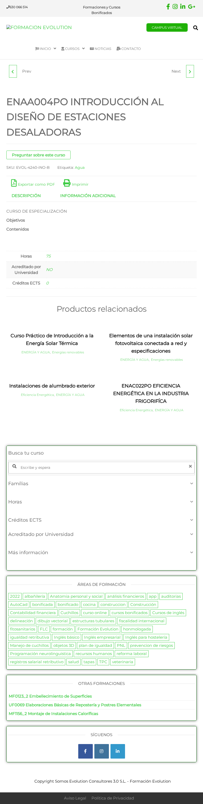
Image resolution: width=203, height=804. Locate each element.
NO (49, 269)
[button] (101, 483)
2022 (15, 596)
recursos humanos (94, 653)
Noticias (102, 48)
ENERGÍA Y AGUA (35, 352)
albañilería (35, 596)
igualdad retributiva (29, 637)
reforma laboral (132, 653)
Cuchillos (69, 612)
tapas (89, 661)
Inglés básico (66, 637)
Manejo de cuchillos (29, 645)
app (152, 596)
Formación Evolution (97, 629)
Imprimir (80, 184)
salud (73, 661)
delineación (21, 620)
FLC (44, 629)
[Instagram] (101, 751)
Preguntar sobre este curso (38, 154)
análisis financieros (125, 596)
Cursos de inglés (168, 612)
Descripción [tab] (26, 195)
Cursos (72, 48)
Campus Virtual (167, 27)
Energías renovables (68, 352)
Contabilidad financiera (33, 612)
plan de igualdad (95, 645)
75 (48, 256)
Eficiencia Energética (37, 395)
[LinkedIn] (117, 751)
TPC (103, 661)
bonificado (68, 604)
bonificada (42, 604)
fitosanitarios (22, 629)
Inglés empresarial (102, 637)
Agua (80, 167)
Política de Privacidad (112, 798)
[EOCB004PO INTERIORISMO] (190, 71)
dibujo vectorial (53, 620)
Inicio (45, 48)
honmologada (137, 629)
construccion (113, 604)
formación (63, 629)
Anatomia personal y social (76, 596)
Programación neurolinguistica (40, 653)
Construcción (143, 604)
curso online (95, 612)
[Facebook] (85, 751)
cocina (89, 604)
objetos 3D (63, 645)
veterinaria (122, 661)
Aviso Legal (75, 798)
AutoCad (18, 604)
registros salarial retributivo (36, 661)
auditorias (171, 596)
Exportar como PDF (36, 184)
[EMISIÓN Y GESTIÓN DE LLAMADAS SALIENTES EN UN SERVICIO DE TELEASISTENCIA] (13, 71)
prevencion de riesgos (151, 645)
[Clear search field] (191, 466)
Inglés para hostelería (146, 637)
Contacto (131, 48)
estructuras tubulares (93, 620)
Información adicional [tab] (88, 195)
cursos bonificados (129, 612)
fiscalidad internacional (141, 620)
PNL (121, 645)
